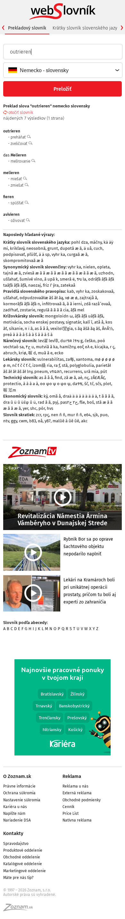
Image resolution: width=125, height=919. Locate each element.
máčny (96, 242)
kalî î (87, 322)
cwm (23, 420)
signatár (73, 322)
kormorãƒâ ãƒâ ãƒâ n (21, 303)
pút (103, 371)
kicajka (101, 346)
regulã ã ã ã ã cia (53, 310)
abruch (10, 352)
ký (45, 396)
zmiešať (17, 185)
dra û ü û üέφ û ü (19, 402)
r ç (112, 346)
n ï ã (29, 328)
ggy (14, 420)
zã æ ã (70, 377)
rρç (46, 414)
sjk (95, 414)
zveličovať (19, 143)
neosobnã (36, 248)
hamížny (67, 346)
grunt (52, 248)
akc (84, 420)
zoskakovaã (102, 291)
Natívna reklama (77, 820)
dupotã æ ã (71, 248)
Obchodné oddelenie (21, 857)
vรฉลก (56, 371)
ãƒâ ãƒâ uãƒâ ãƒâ (89, 316)
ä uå (88, 248)
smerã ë (67, 279)
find (58, 377)
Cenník (68, 807)
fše (82, 402)
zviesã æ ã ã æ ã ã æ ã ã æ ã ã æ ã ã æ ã (59, 273)
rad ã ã (44, 402)
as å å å (41, 328)
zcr (38, 414)
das (14, 155)
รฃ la (81, 279)
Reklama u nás (75, 786)
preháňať (19, 137)
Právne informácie (19, 786)
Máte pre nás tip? (18, 877)
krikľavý (17, 248)
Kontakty (13, 833)
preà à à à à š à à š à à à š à (28, 334)
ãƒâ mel (77, 310)
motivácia (12, 322)
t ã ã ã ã (106, 396)
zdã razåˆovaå (97, 303)
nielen (89, 267)
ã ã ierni (74, 303)
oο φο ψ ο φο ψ (55, 383)
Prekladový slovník (27, 28)
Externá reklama (77, 793)
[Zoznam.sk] (20, 909)
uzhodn (105, 273)
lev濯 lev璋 (48, 340)
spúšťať (17, 203)
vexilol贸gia (61, 328)
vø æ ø (71, 297)
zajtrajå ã (88, 297)
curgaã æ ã (77, 254)
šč (86, 383)
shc (33, 408)
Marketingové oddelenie (24, 871)
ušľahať (10, 279)
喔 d (32, 352)
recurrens (73, 371)
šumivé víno (31, 279)
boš (90, 402)
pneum (41, 371)
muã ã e (45, 352)
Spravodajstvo (16, 843)
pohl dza (79, 242)
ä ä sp (44, 254)
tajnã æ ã (12, 273)
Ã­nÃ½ (107, 328)
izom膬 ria (42, 365)
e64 (87, 414)
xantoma (84, 359)
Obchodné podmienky (82, 800)
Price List (71, 813)
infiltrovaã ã (53, 303)
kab (70, 291)
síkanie (16, 328)
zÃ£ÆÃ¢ (98, 377)
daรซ (77, 383)
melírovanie (21, 161)
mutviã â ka (47, 346)
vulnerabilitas (50, 359)
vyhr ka (58, 254)
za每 (70, 359)
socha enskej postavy (44, 322)
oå (40, 420)
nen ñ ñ (58, 414)
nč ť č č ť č (21, 365)
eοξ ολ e (85, 346)
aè (80, 377)
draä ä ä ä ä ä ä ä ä (80, 396)
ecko (58, 352)
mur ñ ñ (74, 414)
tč (92, 383)
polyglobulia (82, 365)
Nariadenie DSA (17, 820)
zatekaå (68, 285)
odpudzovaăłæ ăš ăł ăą (41, 297)
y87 (48, 420)
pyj (55, 402)
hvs (50, 408)
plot (107, 383)
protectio (12, 383)
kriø (22, 352)
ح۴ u (30, 346)
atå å (99, 322)
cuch (98, 248)
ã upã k (51, 279)
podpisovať (14, 254)
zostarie (27, 310)
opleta (103, 267)
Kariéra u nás (15, 807)
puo (104, 414)
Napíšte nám (14, 813)
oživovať (18, 220)
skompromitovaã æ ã (23, 260)
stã (65, 365)
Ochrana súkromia (19, 793)
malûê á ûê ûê (66, 420)
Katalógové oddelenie (22, 864)
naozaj (34, 285)
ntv (6, 420)
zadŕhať (10, 310)
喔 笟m (9, 390)
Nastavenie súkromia (21, 800)
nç (86, 377)
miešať (17, 179)
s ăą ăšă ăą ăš (87, 328)
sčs (98, 383)
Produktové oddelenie (22, 850)
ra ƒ (57, 365)
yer (25, 408)
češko (90, 340)
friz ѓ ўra (51, 285)
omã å (55, 396)
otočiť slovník (20, 112)
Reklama (72, 776)
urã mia (91, 371)
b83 (32, 420)
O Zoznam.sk (17, 776)
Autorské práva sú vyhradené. (29, 894)
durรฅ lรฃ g (71, 340)
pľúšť (32, 254)
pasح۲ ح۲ (69, 402)
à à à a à (30, 383)
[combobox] (62, 70)
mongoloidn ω (59, 316)
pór (41, 408)
